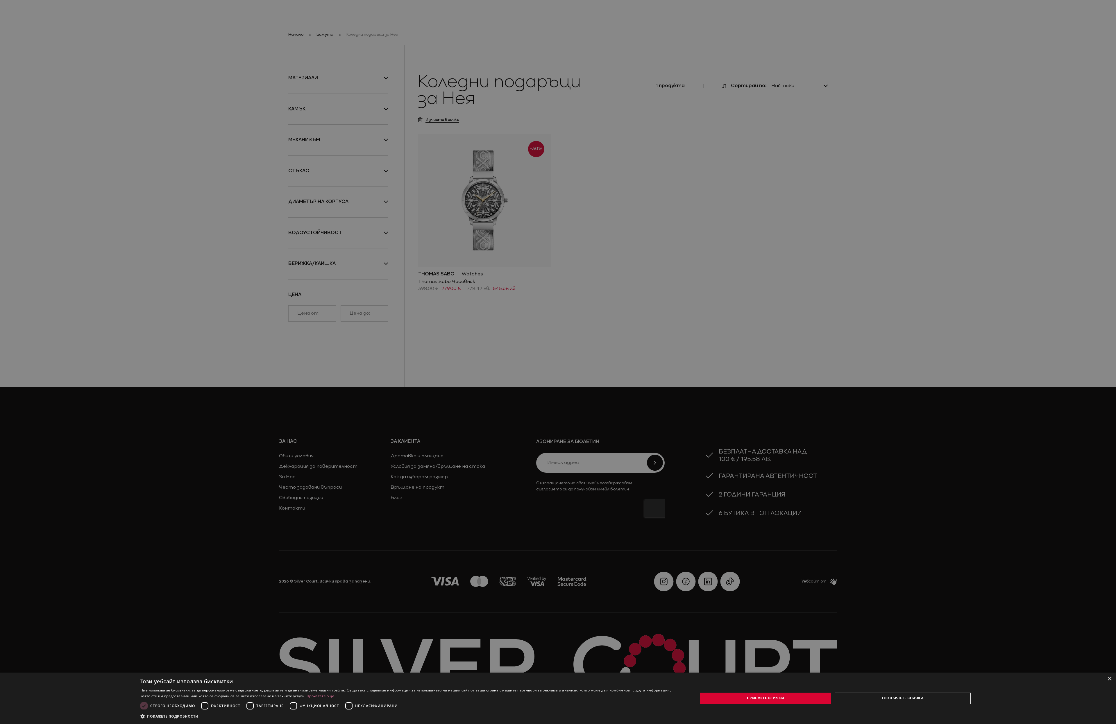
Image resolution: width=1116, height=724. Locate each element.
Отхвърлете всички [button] (903, 698)
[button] (169, 716)
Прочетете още (320, 695)
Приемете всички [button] (765, 698)
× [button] (1109, 679)
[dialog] (558, 698)
